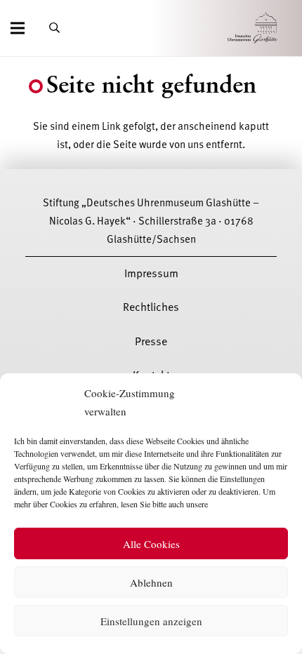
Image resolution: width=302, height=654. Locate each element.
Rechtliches (151, 307)
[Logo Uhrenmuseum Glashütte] (272, 28)
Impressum (151, 273)
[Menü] (17, 28)
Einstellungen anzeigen (151, 621)
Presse (151, 341)
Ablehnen (151, 582)
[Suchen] (54, 28)
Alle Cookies (151, 544)
